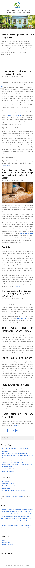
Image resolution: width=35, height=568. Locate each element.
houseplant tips (15, 520)
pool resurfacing (27, 525)
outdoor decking (21, 523)
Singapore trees (4, 527)
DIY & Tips (5, 481)
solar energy (11, 527)
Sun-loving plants (18, 527)
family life (10, 513)
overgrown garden (29, 523)
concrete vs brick (27, 509)
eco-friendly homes (27, 511)
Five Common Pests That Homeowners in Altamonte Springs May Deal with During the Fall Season (17, 456)
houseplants (8, 520)
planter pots (11, 525)
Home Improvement (8, 486)
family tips (15, 513)
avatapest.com (21, 318)
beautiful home (19, 509)
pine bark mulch (4, 525)
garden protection (22, 516)
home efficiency (24, 518)
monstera (5, 523)
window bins (10, 530)
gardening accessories (6, 516)
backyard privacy (4, 509)
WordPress (26, 565)
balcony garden (12, 509)
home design (18, 518)
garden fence (30, 513)
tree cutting (25, 527)
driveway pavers (7, 511)
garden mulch (14, 516)
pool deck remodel (18, 525)
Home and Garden (10, 518)
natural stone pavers (12, 523)
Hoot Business (15, 565)
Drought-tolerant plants (17, 511)
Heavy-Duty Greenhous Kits (15, 496)
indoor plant (22, 520)
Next (17, 430)
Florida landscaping (22, 513)
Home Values (6, 488)
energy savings (4, 513)
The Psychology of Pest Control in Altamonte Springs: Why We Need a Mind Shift (17, 293)
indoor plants (28, 520)
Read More (6, 165)
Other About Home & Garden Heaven (13, 76)
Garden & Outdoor (8, 483)
